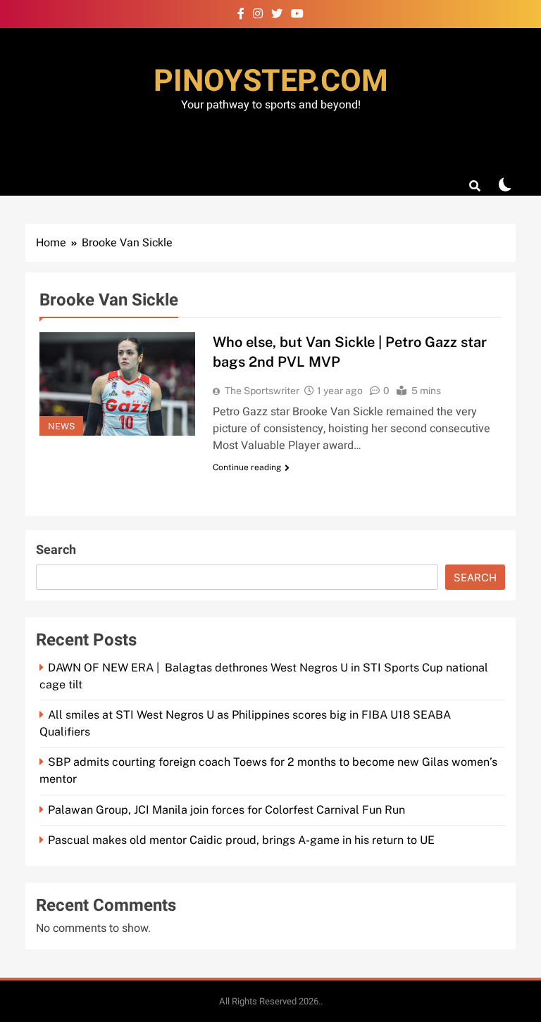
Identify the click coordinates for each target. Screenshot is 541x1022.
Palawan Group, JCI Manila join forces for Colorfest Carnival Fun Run (226, 809)
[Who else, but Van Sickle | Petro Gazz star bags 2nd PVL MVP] (117, 384)
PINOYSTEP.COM (271, 81)
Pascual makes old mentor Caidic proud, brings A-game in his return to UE (241, 840)
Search (56, 550)
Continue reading (247, 467)
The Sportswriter (262, 390)
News (61, 426)
